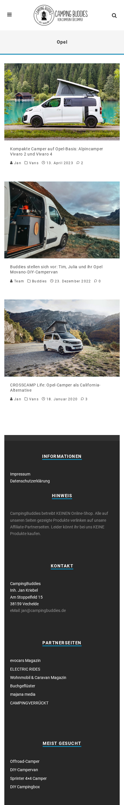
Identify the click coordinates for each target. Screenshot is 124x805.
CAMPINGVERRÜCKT (29, 703)
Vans (34, 163)
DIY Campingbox (25, 786)
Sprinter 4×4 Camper (28, 778)
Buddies (39, 281)
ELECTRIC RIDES (25, 669)
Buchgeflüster (22, 686)
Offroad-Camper (25, 761)
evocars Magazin (25, 660)
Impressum (20, 474)
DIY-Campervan (24, 769)
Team (18, 281)
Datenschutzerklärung (30, 481)
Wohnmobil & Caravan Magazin (38, 677)
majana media (22, 694)
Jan (17, 163)
